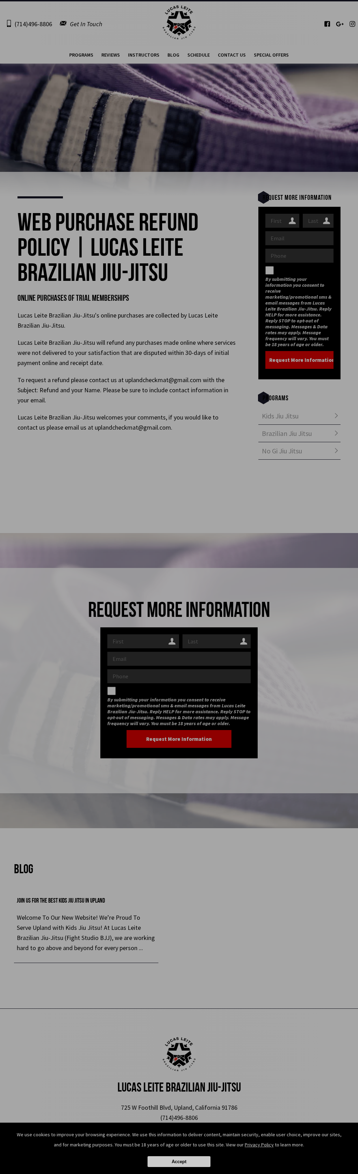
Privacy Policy (259, 1145)
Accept (179, 1161)
